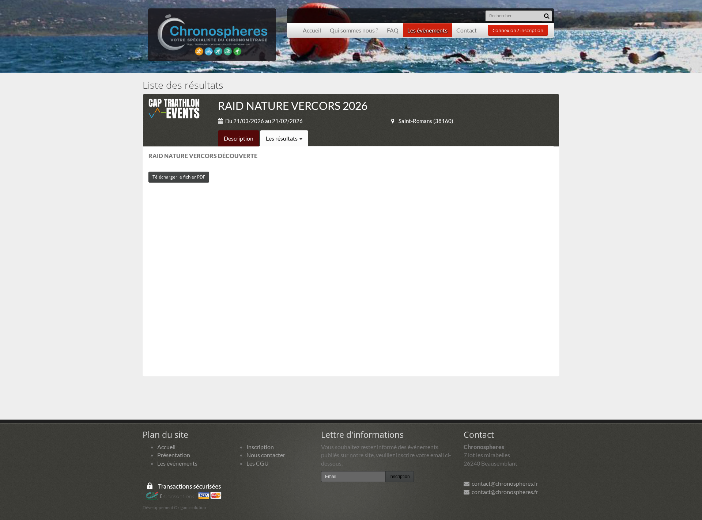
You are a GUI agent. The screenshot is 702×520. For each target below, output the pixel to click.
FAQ (393, 30)
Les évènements (427, 30)
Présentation (173, 454)
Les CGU (257, 463)
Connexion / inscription (517, 30)
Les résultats (282, 138)
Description (238, 138)
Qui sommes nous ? (354, 30)
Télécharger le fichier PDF (178, 177)
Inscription (260, 446)
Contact (466, 30)
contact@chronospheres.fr (503, 483)
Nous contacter (265, 454)
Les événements (177, 463)
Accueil (312, 30)
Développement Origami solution (174, 507)
